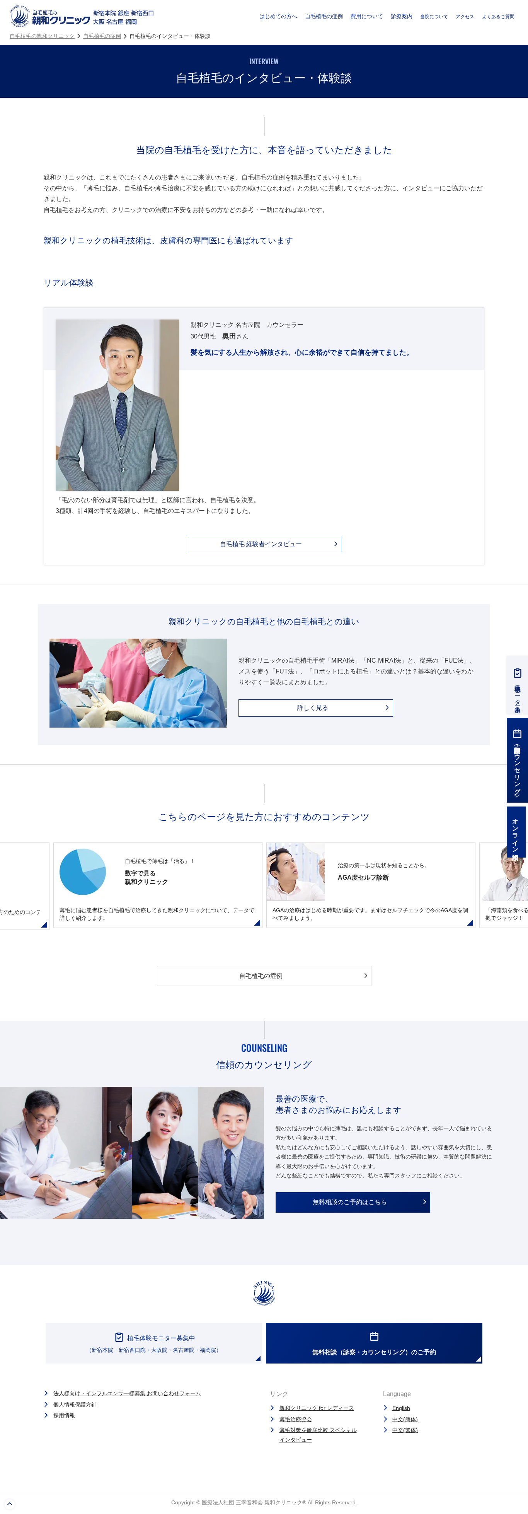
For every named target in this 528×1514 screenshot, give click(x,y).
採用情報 (64, 1415)
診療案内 (401, 16)
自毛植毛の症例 (324, 16)
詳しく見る (312, 707)
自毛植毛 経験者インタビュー (261, 544)
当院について (434, 16)
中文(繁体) (405, 1430)
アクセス (465, 16)
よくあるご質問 (498, 16)
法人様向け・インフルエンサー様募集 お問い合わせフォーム (127, 1393)
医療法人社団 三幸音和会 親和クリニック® (254, 1502)
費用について (367, 16)
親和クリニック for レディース (316, 1408)
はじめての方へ (278, 16)
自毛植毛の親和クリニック (42, 36)
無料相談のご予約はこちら (350, 1202)
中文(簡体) (405, 1419)
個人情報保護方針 (75, 1404)
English (401, 1408)
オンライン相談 (515, 832)
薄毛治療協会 (295, 1419)
